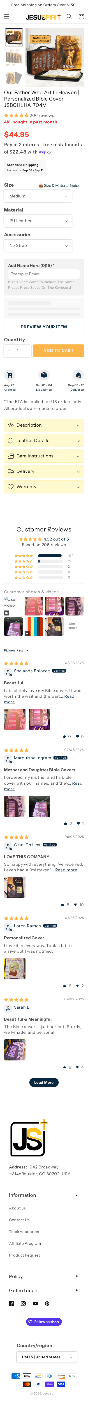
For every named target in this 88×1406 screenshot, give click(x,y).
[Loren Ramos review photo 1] (15, 969)
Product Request (24, 1255)
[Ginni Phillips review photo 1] (15, 887)
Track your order (24, 1231)
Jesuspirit (50, 1393)
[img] (16, 663)
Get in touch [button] (23, 1290)
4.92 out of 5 (56, 539)
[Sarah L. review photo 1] (15, 1050)
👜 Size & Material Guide (59, 185)
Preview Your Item (44, 326)
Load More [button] (43, 1082)
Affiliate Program (25, 1243)
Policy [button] (16, 1276)
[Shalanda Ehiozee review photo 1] (15, 719)
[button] (7, 17)
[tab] (14, 37)
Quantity (14, 339)
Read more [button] (66, 870)
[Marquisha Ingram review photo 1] (15, 806)
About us (17, 1208)
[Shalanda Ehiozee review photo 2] (39, 719)
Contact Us (19, 1220)
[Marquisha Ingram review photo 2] (39, 806)
